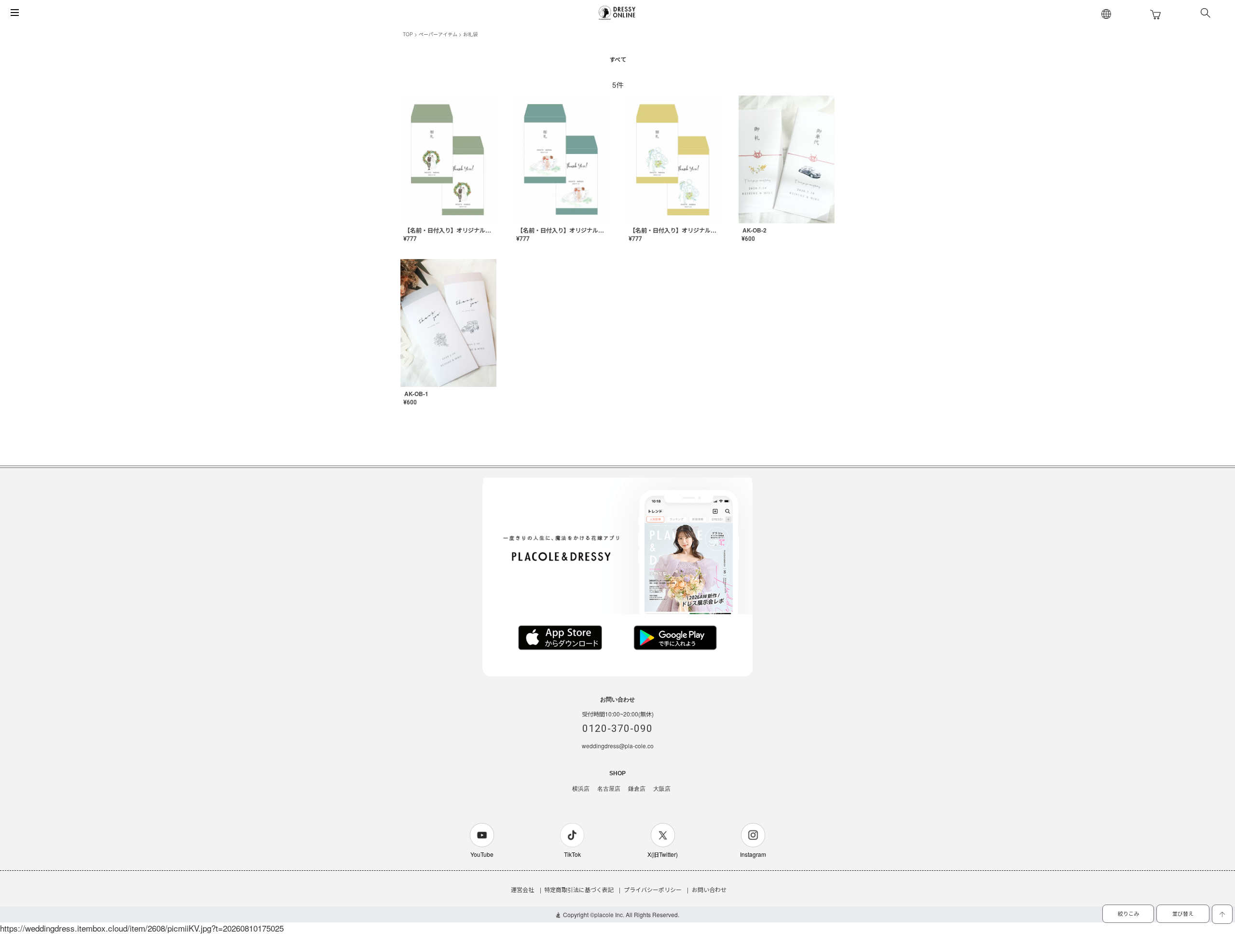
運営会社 (522, 889)
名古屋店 (608, 788)
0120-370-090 (617, 728)
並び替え (1183, 913)
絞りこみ (1128, 913)
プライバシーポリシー (653, 889)
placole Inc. (609, 914)
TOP (408, 34)
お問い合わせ (709, 889)
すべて (617, 59)
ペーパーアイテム (438, 34)
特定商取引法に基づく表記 (579, 889)
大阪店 (662, 788)
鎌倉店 (636, 788)
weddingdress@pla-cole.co (618, 746)
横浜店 (581, 788)
